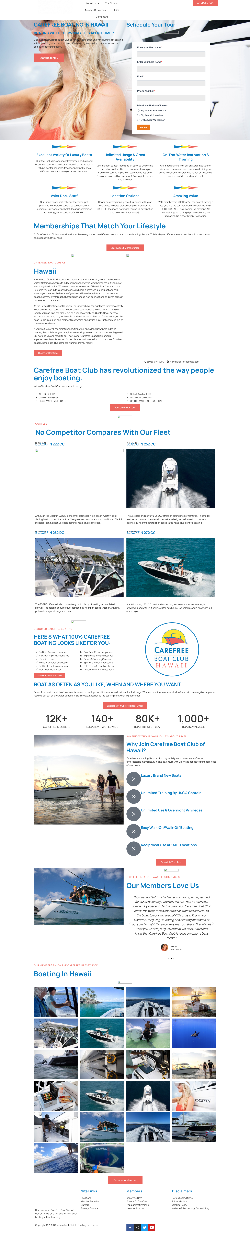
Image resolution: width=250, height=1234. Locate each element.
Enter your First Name (149, 47)
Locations (91, 3)
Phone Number (145, 91)
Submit (144, 127)
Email (140, 76)
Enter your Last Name (149, 62)
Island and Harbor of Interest (152, 105)
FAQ (116, 10)
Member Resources (95, 10)
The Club (110, 3)
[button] (130, 923)
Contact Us (102, 16)
